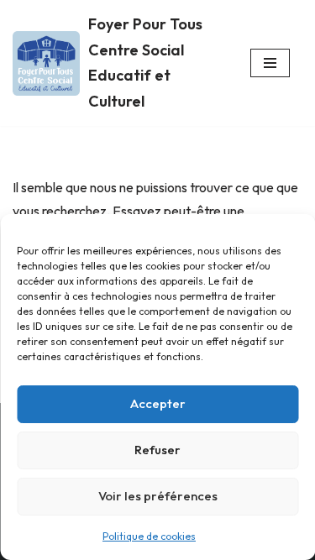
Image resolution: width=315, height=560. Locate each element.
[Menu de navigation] (270, 63)
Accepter (158, 403)
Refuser (157, 450)
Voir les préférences (158, 496)
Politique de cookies (149, 536)
